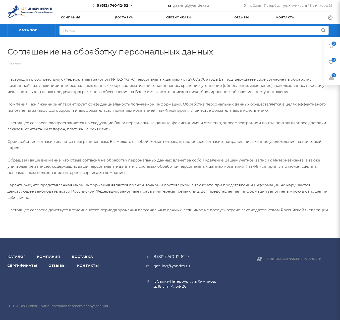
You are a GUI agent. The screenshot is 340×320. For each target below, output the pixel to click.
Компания (48, 257)
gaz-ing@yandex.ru (191, 5)
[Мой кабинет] (330, 18)
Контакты (88, 265)
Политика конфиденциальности (293, 259)
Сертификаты (22, 265)
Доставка (82, 257)
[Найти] (323, 30)
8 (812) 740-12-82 (112, 5)
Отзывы (57, 265)
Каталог (16, 257)
